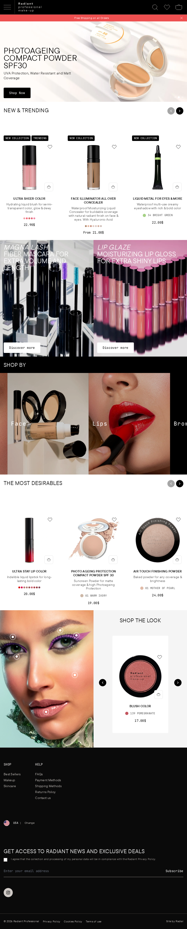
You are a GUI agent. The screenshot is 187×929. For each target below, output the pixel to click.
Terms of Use (86, 487)
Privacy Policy (107, 487)
